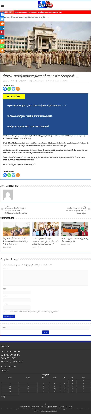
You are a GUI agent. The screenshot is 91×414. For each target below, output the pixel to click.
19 (43, 389)
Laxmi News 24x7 (37, 407)
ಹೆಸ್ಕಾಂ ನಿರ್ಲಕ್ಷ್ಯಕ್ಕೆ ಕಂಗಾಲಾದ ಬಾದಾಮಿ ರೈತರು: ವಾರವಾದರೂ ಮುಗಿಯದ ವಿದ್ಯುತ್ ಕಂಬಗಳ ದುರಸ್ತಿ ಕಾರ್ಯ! (15, 241)
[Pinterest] (2, 32)
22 (72, 389)
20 (54, 389)
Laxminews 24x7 (9, 81)
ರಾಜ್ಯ (43, 81)
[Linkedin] (2, 28)
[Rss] (45, 404)
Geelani (70, 407)
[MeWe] (2, 37)
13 (54, 386)
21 (64, 389)
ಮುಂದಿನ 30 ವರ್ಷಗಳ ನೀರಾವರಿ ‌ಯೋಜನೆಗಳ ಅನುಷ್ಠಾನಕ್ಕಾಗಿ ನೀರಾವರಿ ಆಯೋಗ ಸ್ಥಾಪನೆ (75, 210)
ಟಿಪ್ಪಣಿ (5, 268)
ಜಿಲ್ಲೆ (8, 17)
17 (10, 389)
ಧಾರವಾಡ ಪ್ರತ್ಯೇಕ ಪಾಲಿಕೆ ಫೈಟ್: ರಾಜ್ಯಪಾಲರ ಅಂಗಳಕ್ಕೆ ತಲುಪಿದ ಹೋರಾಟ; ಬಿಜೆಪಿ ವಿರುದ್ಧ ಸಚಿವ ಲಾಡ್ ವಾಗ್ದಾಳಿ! (45, 241)
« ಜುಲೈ (3, 396)
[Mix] (2, 41)
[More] (18, 89)
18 (28, 389)
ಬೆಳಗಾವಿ (34, 81)
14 (64, 386)
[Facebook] (5, 89)
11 (28, 386)
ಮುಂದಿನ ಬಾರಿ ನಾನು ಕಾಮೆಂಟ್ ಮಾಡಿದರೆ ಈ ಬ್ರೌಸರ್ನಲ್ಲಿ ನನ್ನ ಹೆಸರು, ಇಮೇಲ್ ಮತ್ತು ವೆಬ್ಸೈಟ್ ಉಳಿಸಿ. (32, 311)
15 (72, 386)
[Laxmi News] (45, 4)
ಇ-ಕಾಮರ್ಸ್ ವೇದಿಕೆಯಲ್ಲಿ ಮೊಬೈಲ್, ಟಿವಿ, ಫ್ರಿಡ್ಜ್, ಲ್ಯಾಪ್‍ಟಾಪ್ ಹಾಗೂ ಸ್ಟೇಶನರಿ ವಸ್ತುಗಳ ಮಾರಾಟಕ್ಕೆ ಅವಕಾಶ (16, 210)
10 (10, 386)
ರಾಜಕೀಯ (39, 81)
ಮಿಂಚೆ (5, 296)
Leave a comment (53, 81)
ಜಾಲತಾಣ (5, 304)
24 (10, 391)
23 (83, 389)
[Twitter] (13, 89)
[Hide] (1, 55)
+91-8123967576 (8, 366)
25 (28, 391)
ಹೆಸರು (5, 289)
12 (43, 386)
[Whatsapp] (9, 89)
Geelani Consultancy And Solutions (15, 409)
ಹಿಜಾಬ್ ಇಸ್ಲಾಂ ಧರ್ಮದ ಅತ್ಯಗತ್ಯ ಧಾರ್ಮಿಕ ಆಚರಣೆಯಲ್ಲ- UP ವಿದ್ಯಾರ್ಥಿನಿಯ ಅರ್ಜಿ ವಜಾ (38, 12)
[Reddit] (2, 23)
